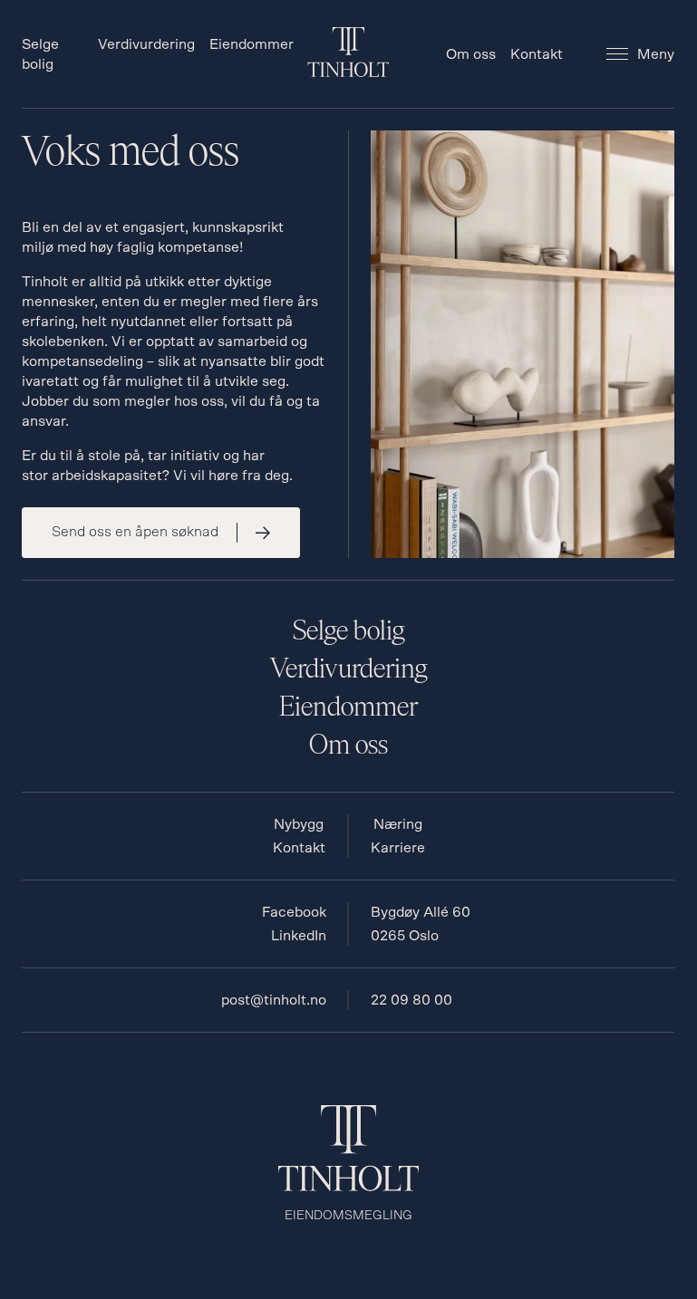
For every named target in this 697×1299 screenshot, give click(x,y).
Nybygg (299, 824)
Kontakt (536, 54)
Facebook (294, 912)
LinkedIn (298, 936)
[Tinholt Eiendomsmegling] (348, 72)
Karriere (398, 848)
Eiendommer (251, 44)
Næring (397, 824)
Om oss (471, 54)
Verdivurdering (146, 44)
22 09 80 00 (411, 1000)
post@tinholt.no (273, 1000)
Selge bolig (348, 630)
